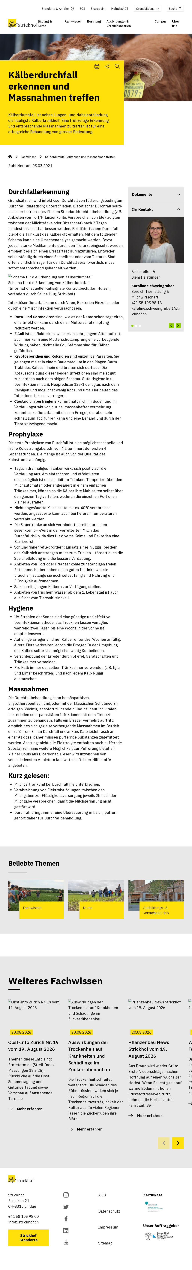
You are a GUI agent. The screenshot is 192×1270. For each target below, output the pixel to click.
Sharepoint (98, 9)
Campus (160, 21)
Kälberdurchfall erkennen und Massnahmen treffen (80, 157)
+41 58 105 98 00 (23, 1216)
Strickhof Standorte (29, 1237)
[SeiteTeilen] (107, 66)
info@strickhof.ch (23, 1222)
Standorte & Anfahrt (55, 9)
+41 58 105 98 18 (146, 302)
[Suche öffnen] (117, 66)
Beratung (94, 21)
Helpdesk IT (119, 9)
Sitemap (105, 1243)
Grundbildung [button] (145, 9)
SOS (82, 9)
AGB (102, 1195)
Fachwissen (73, 21)
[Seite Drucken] (97, 66)
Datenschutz (109, 1211)
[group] (36, 899)
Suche (173, 9)
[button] (132, 326)
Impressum (108, 1227)
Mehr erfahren (29, 1108)
